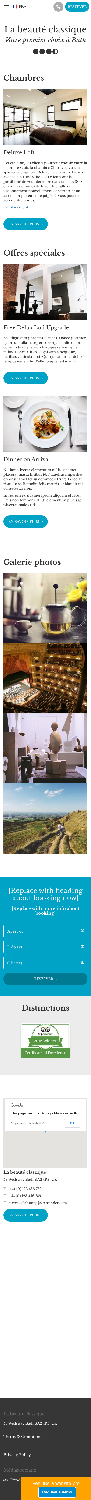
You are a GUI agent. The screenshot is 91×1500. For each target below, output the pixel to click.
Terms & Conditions (23, 1436)
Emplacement (16, 207)
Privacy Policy (17, 1454)
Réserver (77, 7)
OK (72, 1123)
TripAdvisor (21, 1480)
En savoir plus (23, 224)
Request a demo (57, 1492)
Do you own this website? (28, 1123)
